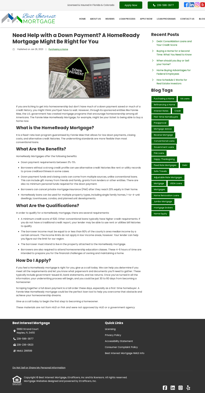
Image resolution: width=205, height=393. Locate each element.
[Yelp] (202, 5)
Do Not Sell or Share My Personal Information (38, 367)
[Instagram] (197, 5)
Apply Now (131, 5)
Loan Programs (166, 18)
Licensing (110, 329)
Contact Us (187, 18)
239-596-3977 (165, 5)
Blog (202, 18)
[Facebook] (186, 5)
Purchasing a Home (58, 49)
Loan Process (127, 18)
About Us (95, 18)
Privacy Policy (113, 335)
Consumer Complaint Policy (121, 347)
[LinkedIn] (191, 5)
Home (82, 18)
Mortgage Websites (36, 381)
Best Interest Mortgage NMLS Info (124, 353)
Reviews (110, 18)
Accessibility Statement (119, 341)
